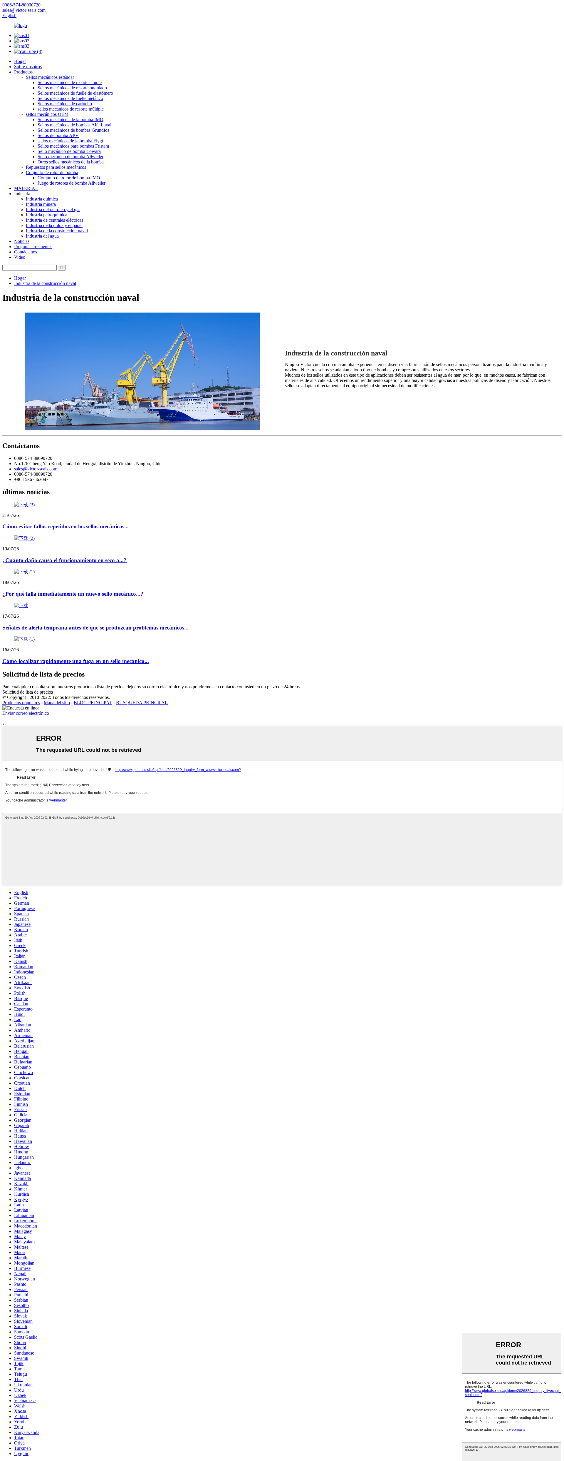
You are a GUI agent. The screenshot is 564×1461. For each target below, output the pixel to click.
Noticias (21, 241)
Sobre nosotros (28, 66)
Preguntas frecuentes (33, 246)
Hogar (20, 61)
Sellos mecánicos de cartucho (65, 103)
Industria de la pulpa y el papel (54, 225)
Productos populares (21, 702)
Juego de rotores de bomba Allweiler (71, 183)
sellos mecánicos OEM (47, 114)
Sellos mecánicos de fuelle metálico (70, 98)
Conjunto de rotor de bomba (52, 172)
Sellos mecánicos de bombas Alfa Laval (74, 124)
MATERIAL (26, 188)
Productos (23, 71)
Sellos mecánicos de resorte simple (70, 82)
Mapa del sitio (57, 702)
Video (19, 257)
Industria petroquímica (46, 214)
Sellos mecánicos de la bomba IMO (70, 119)
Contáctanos (25, 251)
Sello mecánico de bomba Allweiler (70, 156)
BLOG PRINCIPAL (93, 702)
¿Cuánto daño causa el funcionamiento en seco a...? (64, 560)
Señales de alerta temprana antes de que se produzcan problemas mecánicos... (95, 628)
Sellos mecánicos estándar (50, 77)
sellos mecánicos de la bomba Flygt (70, 140)
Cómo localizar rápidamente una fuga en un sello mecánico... (75, 661)
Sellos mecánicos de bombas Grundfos (73, 130)
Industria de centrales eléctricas (54, 220)
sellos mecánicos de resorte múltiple (71, 108)
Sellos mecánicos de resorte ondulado (72, 87)
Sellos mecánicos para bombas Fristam (73, 145)
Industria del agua (42, 235)
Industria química (42, 198)
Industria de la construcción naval (57, 230)
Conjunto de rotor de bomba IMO (69, 177)
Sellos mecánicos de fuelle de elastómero (75, 93)
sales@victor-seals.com (35, 468)
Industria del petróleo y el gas (53, 209)
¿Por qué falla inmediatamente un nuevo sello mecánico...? (72, 594)
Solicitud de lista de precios (27, 691)
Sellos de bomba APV (58, 135)
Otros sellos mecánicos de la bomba (71, 161)
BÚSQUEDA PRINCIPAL (142, 702)
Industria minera (41, 204)
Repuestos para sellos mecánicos (56, 167)
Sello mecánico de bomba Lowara (69, 151)
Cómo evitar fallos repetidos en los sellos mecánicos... (65, 526)
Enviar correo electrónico (25, 713)
